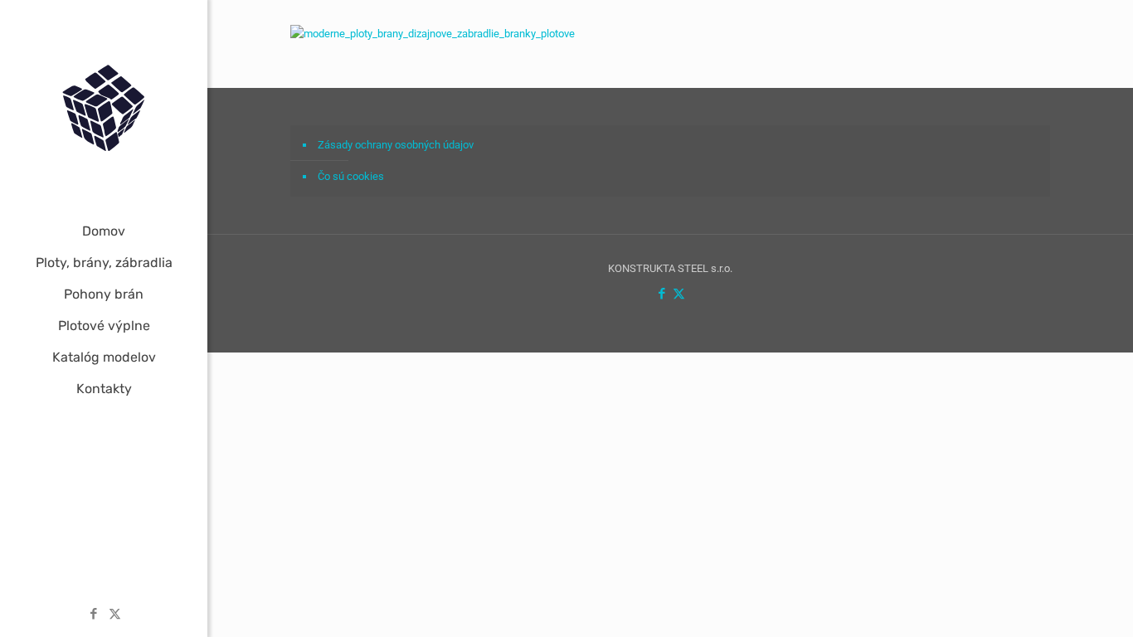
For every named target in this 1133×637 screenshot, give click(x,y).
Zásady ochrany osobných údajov (396, 145)
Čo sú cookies (351, 176)
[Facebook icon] (94, 613)
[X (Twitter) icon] (115, 613)
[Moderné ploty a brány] (103, 107)
